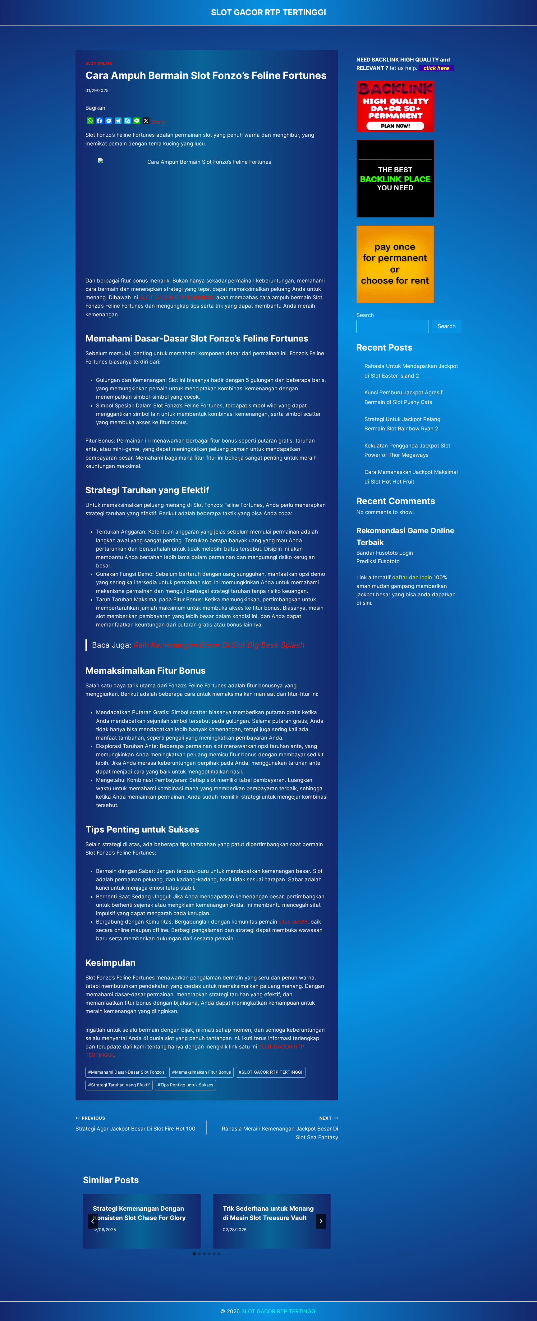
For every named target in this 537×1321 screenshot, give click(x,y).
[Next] (321, 1221)
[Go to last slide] (93, 1221)
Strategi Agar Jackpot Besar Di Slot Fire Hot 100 (135, 1124)
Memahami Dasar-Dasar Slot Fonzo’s (126, 1072)
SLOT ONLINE (98, 63)
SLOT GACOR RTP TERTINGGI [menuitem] (177, 297)
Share (158, 122)
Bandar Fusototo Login (384, 553)
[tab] (194, 1253)
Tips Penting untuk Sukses (185, 1084)
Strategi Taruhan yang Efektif (119, 1084)
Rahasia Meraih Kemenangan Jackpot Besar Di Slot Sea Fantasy (280, 1128)
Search (365, 315)
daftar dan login (412, 577)
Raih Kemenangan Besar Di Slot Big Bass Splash (219, 644)
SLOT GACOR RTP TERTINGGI (270, 1072)
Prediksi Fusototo (378, 561)
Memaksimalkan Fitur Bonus (201, 1072)
